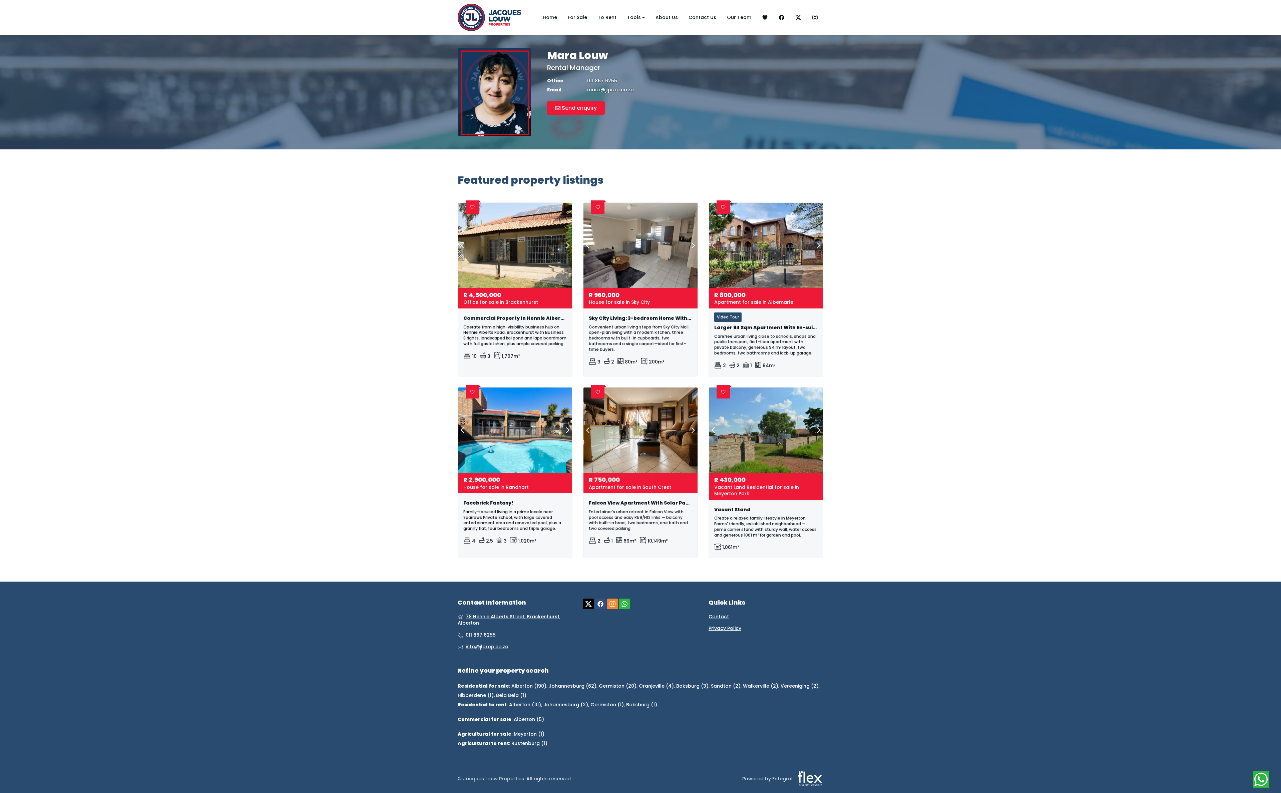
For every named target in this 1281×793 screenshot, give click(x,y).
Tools (634, 17)
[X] (798, 17)
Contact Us (702, 17)
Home (550, 17)
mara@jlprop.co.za (610, 90)
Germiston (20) (617, 686)
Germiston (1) (607, 704)
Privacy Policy (725, 628)
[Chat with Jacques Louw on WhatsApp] (1261, 779)
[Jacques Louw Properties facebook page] (600, 603)
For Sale (577, 17)
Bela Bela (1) (511, 695)
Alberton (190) (528, 686)
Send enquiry (578, 108)
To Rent (607, 17)
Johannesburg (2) (565, 704)
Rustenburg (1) (529, 743)
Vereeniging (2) (800, 686)
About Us (667, 17)
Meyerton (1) (529, 734)
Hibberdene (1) (476, 695)
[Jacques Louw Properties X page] (588, 603)
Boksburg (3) (692, 686)
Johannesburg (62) (572, 686)
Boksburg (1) (641, 704)
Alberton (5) (529, 719)
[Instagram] (815, 17)
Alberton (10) (525, 704)
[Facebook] (781, 17)
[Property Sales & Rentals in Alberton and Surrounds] (489, 17)
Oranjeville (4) (656, 686)
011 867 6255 (602, 81)
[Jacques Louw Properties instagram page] (612, 603)
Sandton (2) (726, 686)
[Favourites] (765, 17)
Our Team (739, 17)
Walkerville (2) (760, 686)
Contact (719, 617)
